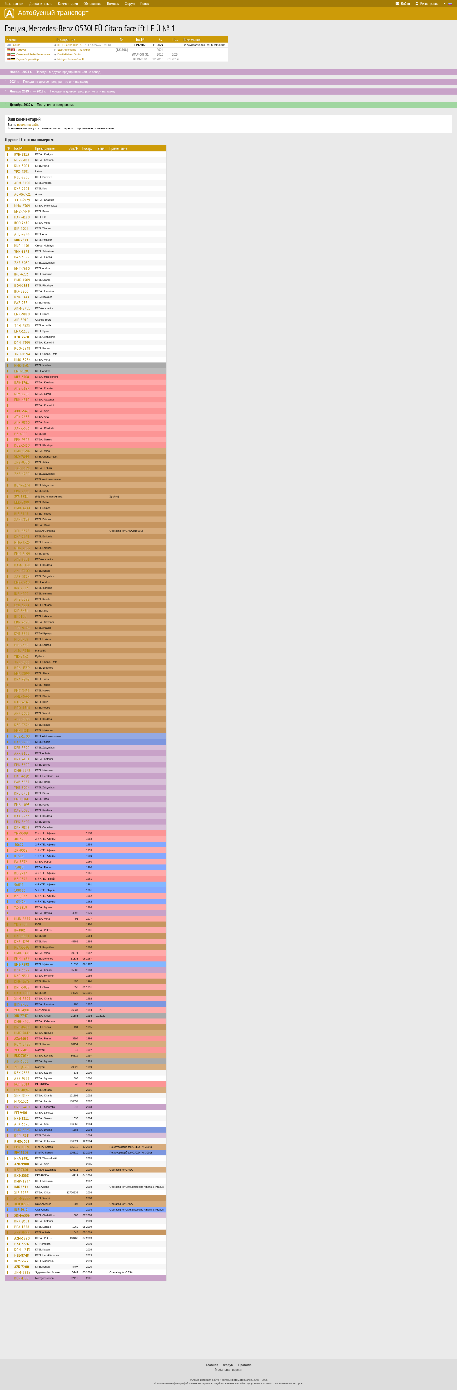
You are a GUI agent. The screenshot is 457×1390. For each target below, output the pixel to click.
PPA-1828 (21, 1226)
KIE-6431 (21, 610)
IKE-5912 (21, 1209)
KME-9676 (22, 981)
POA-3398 (22, 947)
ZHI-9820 (21, 1067)
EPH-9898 (22, 439)
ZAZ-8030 (22, 262)
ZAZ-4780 (22, 473)
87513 (19, 856)
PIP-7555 (21, 644)
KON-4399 (22, 342)
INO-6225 (21, 274)
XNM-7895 (22, 998)
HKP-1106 (22, 245)
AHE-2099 (22, 719)
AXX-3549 (21, 411)
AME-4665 (22, 696)
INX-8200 (21, 291)
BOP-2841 (22, 1135)
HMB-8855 (22, 918)
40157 (19, 838)
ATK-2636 (22, 416)
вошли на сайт (27, 124)
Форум (228, 1365)
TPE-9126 (22, 627)
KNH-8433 (22, 1027)
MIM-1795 (22, 393)
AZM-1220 (22, 1238)
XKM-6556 (22, 1215)
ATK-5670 (22, 1124)
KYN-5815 (21, 154)
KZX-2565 (22, 1072)
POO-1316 (22, 707)
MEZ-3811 (22, 160)
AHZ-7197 (22, 388)
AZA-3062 (21, 1038)
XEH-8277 (21, 1204)
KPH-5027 (22, 987)
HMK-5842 (22, 1032)
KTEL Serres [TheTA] (84, 44)
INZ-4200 (21, 593)
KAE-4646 (22, 702)
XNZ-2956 (22, 662)
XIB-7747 (21, 1015)
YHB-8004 (22, 787)
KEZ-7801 (21, 1169)
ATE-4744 (22, 234)
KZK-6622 (22, 970)
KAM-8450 (22, 565)
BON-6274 (22, 485)
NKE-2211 (21, 1118)
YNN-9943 (21, 251)
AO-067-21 (22, 194)
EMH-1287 (22, 371)
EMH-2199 (22, 553)
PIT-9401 (21, 1112)
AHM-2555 (22, 1198)
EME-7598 (21, 964)
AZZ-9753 (22, 1078)
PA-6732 (20, 861)
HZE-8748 (21, 1255)
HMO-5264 (22, 359)
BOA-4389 (22, 667)
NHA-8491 (21, 1158)
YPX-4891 (21, 171)
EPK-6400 (21, 821)
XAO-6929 (22, 200)
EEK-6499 (21, 502)
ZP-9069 (21, 850)
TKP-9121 (22, 468)
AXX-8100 (22, 753)
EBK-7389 (21, 490)
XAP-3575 (22, 428)
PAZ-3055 (21, 257)
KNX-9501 (22, 1221)
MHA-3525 (22, 542)
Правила (244, 1365)
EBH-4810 (22, 399)
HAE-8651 (22, 935)
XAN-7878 (22, 519)
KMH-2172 (22, 770)
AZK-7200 (21, 1266)
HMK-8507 (22, 365)
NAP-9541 (22, 975)
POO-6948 (22, 348)
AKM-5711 (22, 308)
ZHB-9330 (22, 462)
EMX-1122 (22, 331)
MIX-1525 (21, 1101)
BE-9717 (20, 873)
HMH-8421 (22, 953)
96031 (19, 884)
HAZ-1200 (22, 741)
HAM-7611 (22, 992)
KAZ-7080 (22, 810)
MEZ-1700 (22, 736)
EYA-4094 (21, 1089)
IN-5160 (20, 616)
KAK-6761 (21, 382)
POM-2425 (22, 1044)
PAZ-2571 (21, 302)
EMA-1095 (22, 804)
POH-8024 (21, 1084)
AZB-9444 (22, 1232)
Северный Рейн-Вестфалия (33, 54)
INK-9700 (21, 1004)
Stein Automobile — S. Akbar (73, 49)
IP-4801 (20, 930)
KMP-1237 (22, 1181)
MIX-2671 (21, 239)
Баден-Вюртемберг (28, 59)
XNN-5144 (22, 1095)
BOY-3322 (21, 1261)
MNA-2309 (22, 205)
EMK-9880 (22, 314)
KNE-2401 (22, 793)
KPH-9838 (22, 827)
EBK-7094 (21, 1055)
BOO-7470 (21, 222)
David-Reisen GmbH (69, 54)
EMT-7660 (22, 268)
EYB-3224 (21, 605)
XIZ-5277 (21, 1192)
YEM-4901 (22, 1010)
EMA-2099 (22, 673)
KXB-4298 (22, 941)
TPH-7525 (22, 325)
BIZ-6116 (21, 513)
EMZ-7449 (22, 211)
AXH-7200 (22, 570)
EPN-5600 (22, 764)
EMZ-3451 (22, 690)
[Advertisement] (228, 1322)
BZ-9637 (20, 895)
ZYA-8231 (21, 496)
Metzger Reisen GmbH (70, 59)
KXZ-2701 (22, 188)
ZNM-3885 (22, 1272)
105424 (20, 901)
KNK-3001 (22, 165)
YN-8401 (20, 924)
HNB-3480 (22, 1107)
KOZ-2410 (22, 445)
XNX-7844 (21, 456)
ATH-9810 (22, 422)
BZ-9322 (20, 878)
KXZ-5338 (21, 1175)
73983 (19, 867)
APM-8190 (22, 182)
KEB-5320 (21, 336)
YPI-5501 (21, 1049)
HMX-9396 (22, 451)
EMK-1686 (22, 958)
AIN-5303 (21, 1061)
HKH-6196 (22, 776)
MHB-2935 (22, 547)
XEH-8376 (22, 530)
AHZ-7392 (22, 599)
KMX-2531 (22, 1141)
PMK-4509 (22, 279)
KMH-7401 (22, 1021)
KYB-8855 (22, 633)
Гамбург (21, 49)
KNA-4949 (22, 679)
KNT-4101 (22, 759)
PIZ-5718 (21, 639)
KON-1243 (22, 1249)
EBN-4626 (22, 622)
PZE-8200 (22, 177)
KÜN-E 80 (21, 1278)
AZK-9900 (21, 1164)
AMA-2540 (22, 650)
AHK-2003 (22, 713)
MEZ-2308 (21, 376)
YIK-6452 (21, 656)
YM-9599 (21, 833)
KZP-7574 (22, 724)
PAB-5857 (22, 781)
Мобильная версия (228, 1369)
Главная (212, 1365)
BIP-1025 (21, 228)
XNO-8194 (22, 354)
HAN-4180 (22, 217)
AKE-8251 (22, 559)
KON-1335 (22, 285)
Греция (16, 44)
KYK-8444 (21, 296)
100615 (20, 890)
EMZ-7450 (22, 582)
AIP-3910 (21, 319)
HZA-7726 (21, 1243)
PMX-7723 (22, 1129)
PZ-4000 (20, 433)
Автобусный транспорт (53, 12)
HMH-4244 (22, 508)
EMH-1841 (22, 730)
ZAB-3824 (22, 576)
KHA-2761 (22, 536)
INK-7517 (21, 587)
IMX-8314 (21, 1186)
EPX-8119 (21, 1146)
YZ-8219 (20, 907)
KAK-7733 (22, 816)
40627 (19, 844)
